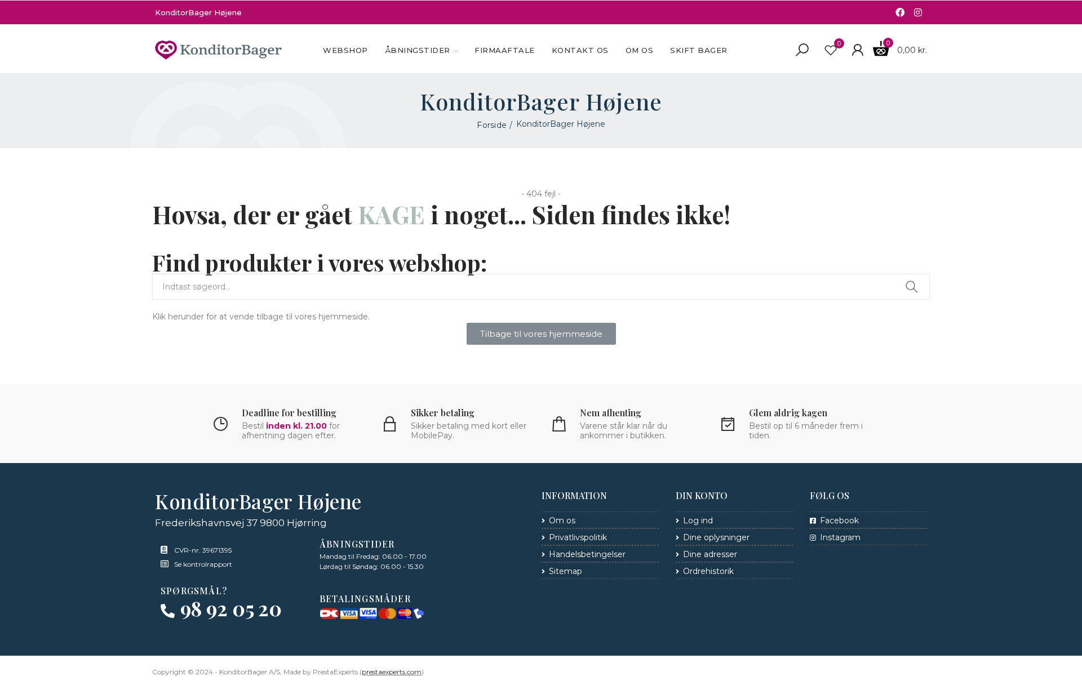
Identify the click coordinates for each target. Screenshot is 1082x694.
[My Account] (857, 50)
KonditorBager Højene (198, 12)
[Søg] (802, 50)
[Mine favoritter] (830, 50)
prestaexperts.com (392, 672)
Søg (912, 287)
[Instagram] (918, 12)
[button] (541, 334)
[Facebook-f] (900, 12)
